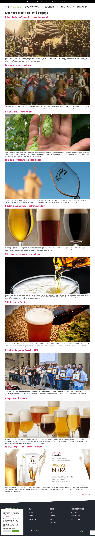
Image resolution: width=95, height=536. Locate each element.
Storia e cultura (82, 7)
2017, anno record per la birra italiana (22, 254)
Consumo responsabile (32, 7)
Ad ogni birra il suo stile (16, 398)
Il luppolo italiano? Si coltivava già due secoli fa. (27, 17)
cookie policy (6, 516)
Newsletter (53, 523)
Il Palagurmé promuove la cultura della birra (25, 206)
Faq (42, 1)
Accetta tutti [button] (15, 531)
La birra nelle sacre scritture (18, 65)
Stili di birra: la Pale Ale (16, 302)
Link (51, 519)
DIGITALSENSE (36, 530)
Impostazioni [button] (7, 531)
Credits (36, 1)
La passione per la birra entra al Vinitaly (23, 446)
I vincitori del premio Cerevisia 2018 (21, 350)
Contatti (66, 1)
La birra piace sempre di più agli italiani (23, 159)
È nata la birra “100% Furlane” (19, 111)
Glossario (48, 1)
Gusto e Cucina (49, 7)
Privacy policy (57, 1)
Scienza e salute (66, 7)
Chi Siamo (29, 1)
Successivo (86, 494)
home (30, 509)
